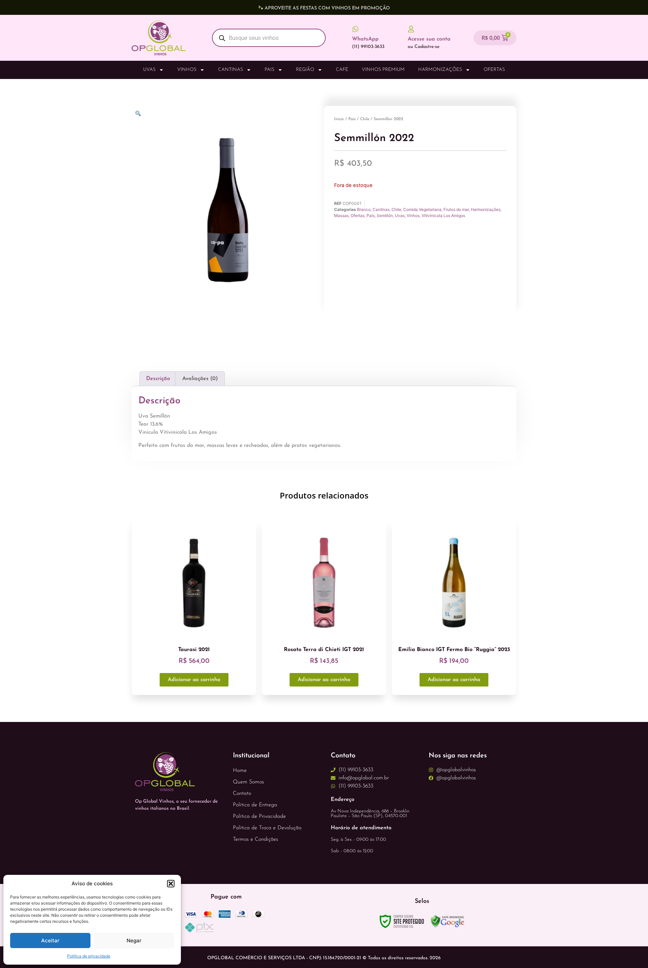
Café (342, 69)
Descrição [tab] (158, 378)
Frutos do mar (456, 209)
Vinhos (186, 69)
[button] (170, 883)
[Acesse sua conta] (411, 29)
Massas (341, 215)
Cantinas (230, 69)
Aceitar (50, 940)
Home (240, 770)
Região (305, 69)
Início (339, 119)
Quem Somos (248, 782)
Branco (364, 209)
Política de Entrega (255, 805)
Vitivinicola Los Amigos (443, 215)
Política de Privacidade (259, 816)
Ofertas (494, 69)
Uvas (149, 69)
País (352, 119)
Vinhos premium (383, 69)
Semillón (385, 215)
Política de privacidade (88, 956)
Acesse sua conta (429, 39)
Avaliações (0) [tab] (200, 378)
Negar (134, 940)
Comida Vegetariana (422, 209)
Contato (242, 793)
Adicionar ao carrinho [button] (194, 679)
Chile (364, 119)
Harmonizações (440, 69)
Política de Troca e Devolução (267, 828)
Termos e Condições (255, 839)
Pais (269, 69)
